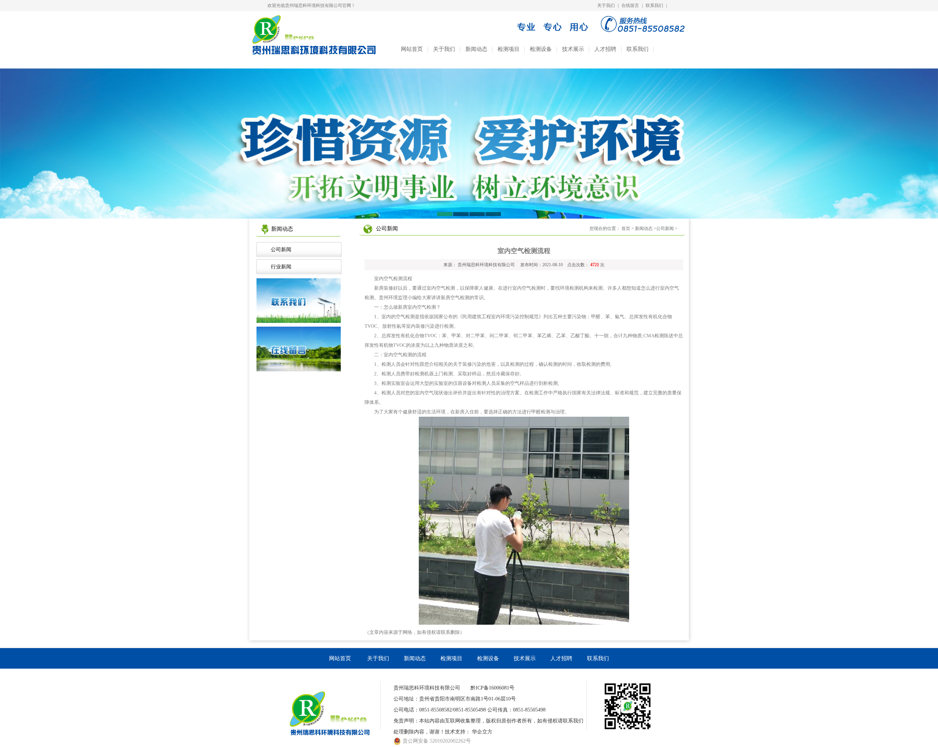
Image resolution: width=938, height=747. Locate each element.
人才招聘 (605, 49)
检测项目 (509, 49)
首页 (625, 228)
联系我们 (654, 5)
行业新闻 (279, 267)
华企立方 (482, 732)
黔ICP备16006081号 (492, 688)
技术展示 (573, 49)
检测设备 (541, 49)
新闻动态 (476, 49)
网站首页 (412, 49)
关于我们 (606, 5)
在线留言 (630, 5)
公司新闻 (279, 249)
